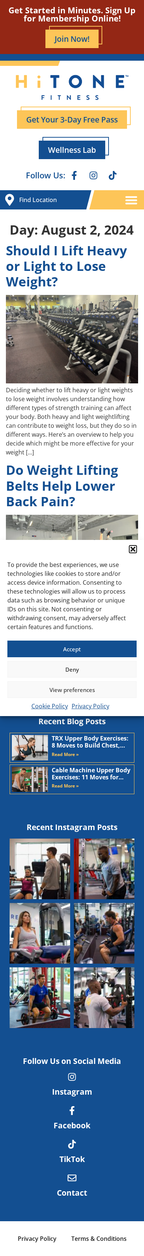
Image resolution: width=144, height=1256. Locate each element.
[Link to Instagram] (72, 1076)
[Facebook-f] (74, 175)
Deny (72, 669)
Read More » (65, 754)
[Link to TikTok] (72, 1144)
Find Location (38, 200)
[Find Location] (10, 200)
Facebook (72, 1125)
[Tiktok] (112, 175)
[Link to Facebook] (72, 1110)
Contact (72, 1193)
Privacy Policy (90, 706)
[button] (133, 549)
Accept (72, 649)
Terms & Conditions (99, 1239)
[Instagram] (93, 175)
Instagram (72, 1092)
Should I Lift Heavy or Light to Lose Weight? (66, 265)
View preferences (72, 690)
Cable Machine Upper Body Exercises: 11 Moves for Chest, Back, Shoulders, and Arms (91, 774)
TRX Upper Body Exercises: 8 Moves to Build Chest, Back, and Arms (90, 742)
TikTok (72, 1159)
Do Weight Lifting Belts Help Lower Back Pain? (62, 485)
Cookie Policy (49, 706)
